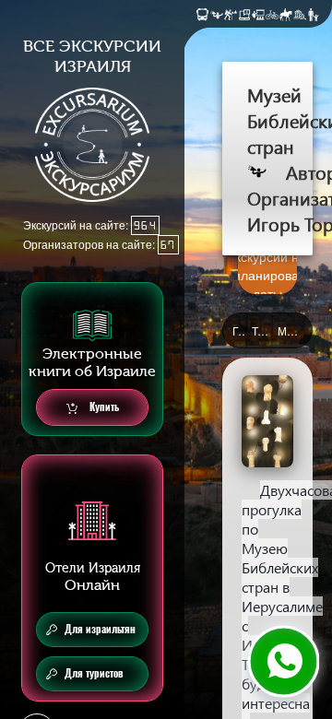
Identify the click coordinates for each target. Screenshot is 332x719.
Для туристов (94, 673)
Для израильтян (100, 629)
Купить (103, 407)
